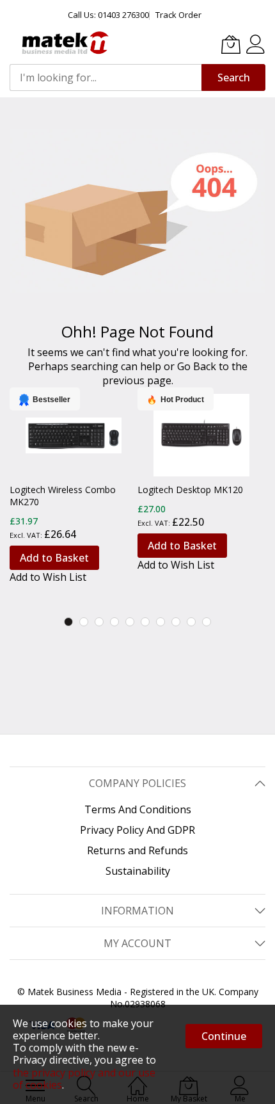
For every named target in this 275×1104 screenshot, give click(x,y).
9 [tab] (191, 621)
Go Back (196, 366)
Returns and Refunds (137, 850)
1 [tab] (68, 621)
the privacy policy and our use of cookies (84, 1079)
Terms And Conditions (137, 809)
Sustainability (138, 871)
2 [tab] (83, 621)
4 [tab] (114, 621)
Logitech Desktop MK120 (190, 489)
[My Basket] (230, 44)
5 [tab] (129, 621)
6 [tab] (145, 621)
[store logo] (64, 43)
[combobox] (105, 77)
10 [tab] (206, 621)
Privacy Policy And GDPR (137, 830)
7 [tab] (160, 621)
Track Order (178, 14)
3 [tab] (99, 621)
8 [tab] (175, 621)
